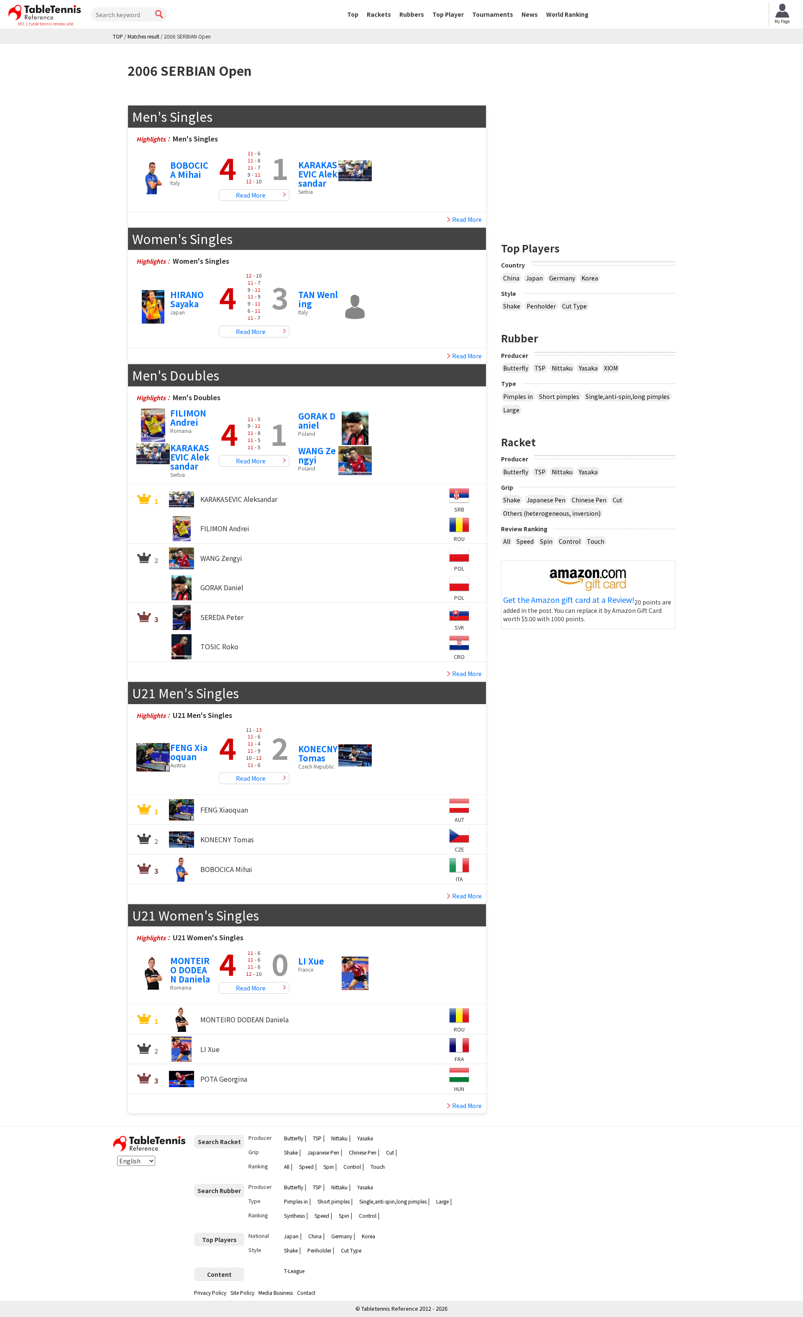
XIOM (611, 368)
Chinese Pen (589, 500)
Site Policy (242, 1292)
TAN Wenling (318, 299)
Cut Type (574, 306)
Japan (534, 278)
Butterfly (515, 368)
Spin (546, 541)
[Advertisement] (588, 163)
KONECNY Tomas (318, 753)
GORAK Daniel (316, 420)
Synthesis (294, 1215)
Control (570, 541)
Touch (595, 541)
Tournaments (492, 14)
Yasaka (588, 368)
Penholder (541, 306)
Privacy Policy (210, 1292)
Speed (525, 541)
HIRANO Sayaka (187, 299)
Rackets (379, 14)
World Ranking (567, 14)
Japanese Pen (546, 500)
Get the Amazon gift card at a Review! (568, 600)
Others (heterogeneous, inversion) (552, 513)
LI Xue (311, 961)
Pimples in (518, 396)
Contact (306, 1292)
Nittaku (562, 368)
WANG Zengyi (317, 455)
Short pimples (559, 396)
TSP (539, 368)
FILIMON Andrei (188, 417)
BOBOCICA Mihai (189, 169)
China (511, 278)
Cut (617, 500)
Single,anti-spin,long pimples (628, 396)
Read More (251, 195)
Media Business (275, 1292)
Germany (562, 278)
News (530, 14)
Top (352, 14)
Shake (511, 306)
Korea (589, 278)
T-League (294, 1270)
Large (511, 410)
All (506, 541)
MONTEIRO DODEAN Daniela (190, 969)
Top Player (448, 14)
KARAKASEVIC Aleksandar (318, 174)
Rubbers (411, 14)
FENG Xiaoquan (188, 752)
